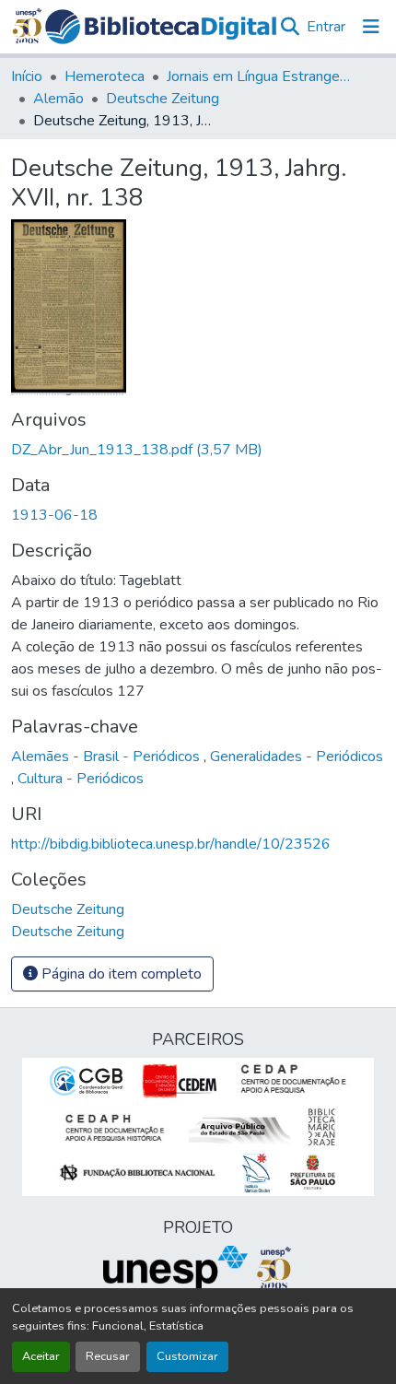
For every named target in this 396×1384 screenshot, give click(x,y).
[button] (161, 26)
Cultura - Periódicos (80, 778)
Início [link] (26, 76)
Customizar (187, 1356)
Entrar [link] (326, 27)
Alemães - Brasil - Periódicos (107, 756)
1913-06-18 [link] (54, 515)
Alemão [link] (58, 98)
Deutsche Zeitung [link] (162, 98)
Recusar (108, 1356)
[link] (198, 450)
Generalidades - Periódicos (296, 756)
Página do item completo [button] (120, 974)
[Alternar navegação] (371, 26)
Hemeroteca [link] (104, 76)
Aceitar (41, 1356)
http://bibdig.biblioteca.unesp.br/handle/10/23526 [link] (171, 844)
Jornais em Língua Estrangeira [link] (259, 76)
